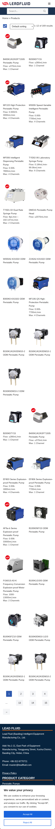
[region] (27, 807)
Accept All (27, 814)
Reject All (27, 822)
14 (32, 703)
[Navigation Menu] (49, 3)
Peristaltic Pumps (11, 783)
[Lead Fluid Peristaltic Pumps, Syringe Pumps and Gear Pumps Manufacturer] (16, 3)
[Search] (44, 11)
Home (5, 18)
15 (46, 703)
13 (19, 703)
